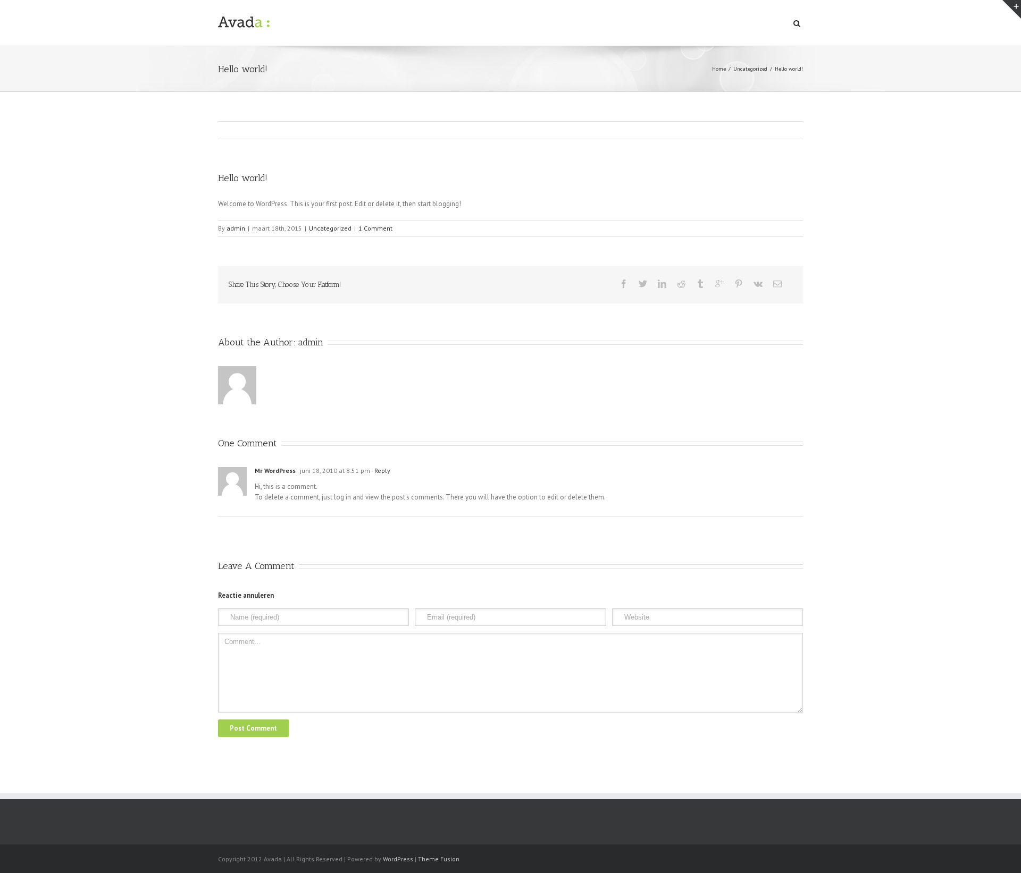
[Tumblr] (700, 283)
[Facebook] (624, 283)
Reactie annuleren (246, 595)
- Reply (380, 470)
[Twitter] (643, 283)
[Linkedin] (662, 283)
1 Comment (375, 228)
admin (236, 228)
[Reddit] (681, 283)
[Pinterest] (738, 283)
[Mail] (777, 283)
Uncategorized (750, 68)
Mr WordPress (275, 470)
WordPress (398, 859)
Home (719, 68)
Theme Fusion (438, 859)
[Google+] (719, 283)
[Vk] (758, 283)
